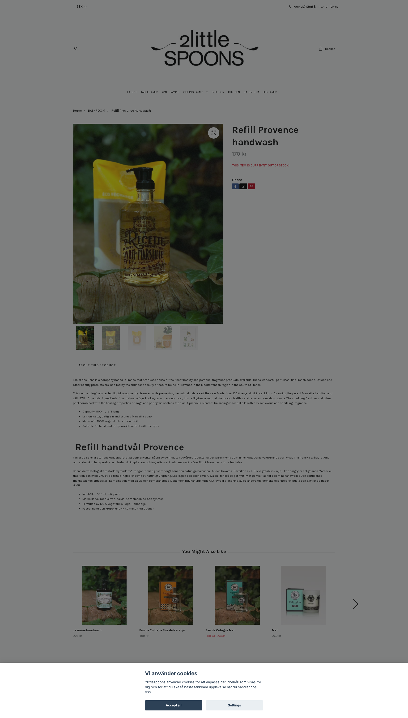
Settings (234, 705)
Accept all (174, 705)
